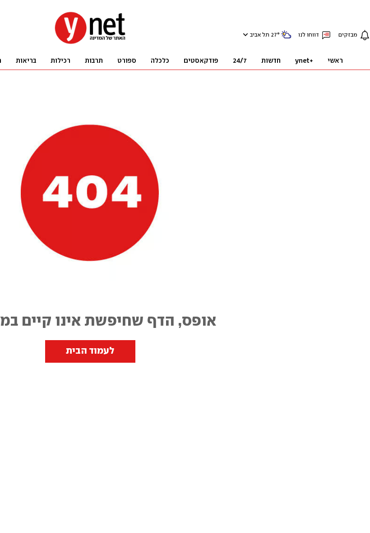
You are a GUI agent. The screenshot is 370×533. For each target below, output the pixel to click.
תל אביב (259, 35)
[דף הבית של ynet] (90, 43)
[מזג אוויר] (286, 38)
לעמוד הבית (90, 350)
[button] (244, 34)
